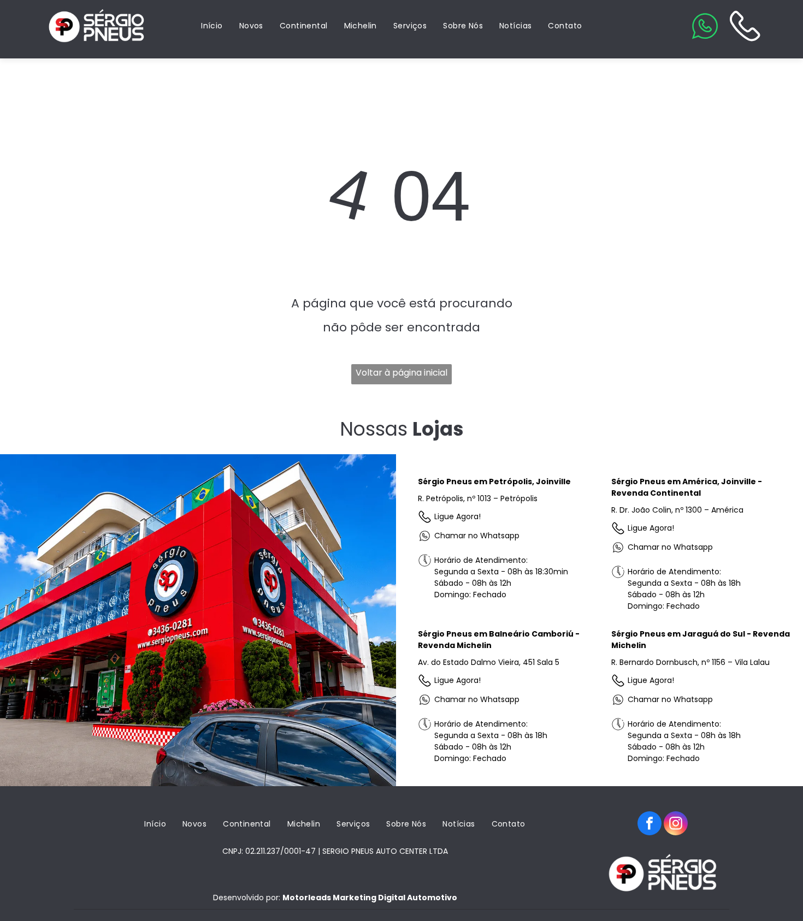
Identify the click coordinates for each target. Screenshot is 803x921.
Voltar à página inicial (401, 372)
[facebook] (649, 824)
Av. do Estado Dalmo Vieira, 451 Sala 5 (488, 662)
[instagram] (676, 824)
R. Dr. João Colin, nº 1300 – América (677, 509)
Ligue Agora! (457, 516)
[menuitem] (212, 26)
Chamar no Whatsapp (476, 535)
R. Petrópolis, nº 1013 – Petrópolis (478, 498)
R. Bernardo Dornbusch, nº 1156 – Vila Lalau (690, 662)
